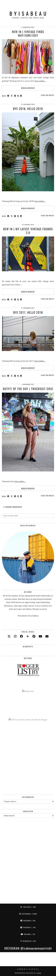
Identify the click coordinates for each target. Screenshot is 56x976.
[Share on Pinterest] (15, 95)
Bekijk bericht (28, 88)
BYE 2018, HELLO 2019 (28, 108)
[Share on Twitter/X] (12, 95)
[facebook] (21, 636)
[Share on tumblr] (18, 95)
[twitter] (9, 636)
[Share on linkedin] (21, 95)
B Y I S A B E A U (28, 13)
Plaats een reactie (47, 95)
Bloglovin (29, 941)
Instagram (29, 914)
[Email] (46, 636)
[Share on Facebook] (8, 95)
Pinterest (29, 927)
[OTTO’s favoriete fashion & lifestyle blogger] (28, 720)
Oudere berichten (13, 507)
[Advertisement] (28, 758)
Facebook (29, 921)
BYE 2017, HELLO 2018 (28, 312)
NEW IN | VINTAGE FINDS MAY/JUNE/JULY (28, 33)
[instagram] (15, 636)
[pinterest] (33, 636)
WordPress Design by (28, 973)
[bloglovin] (27, 636)
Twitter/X (29, 907)
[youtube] (40, 636)
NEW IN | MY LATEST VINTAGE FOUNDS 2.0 (28, 231)
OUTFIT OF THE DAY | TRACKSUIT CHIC (28, 388)
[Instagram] (7, 959)
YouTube (29, 934)
